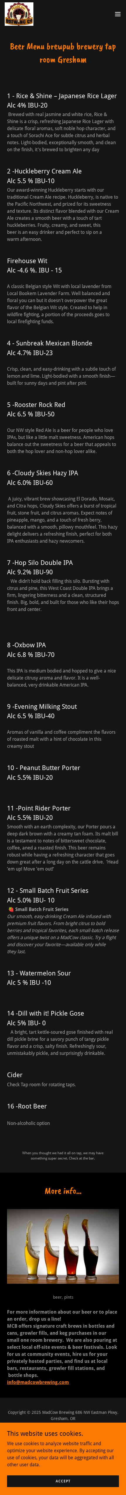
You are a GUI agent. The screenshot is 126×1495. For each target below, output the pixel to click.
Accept (63, 1481)
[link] (19, 14)
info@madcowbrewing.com (38, 1382)
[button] (118, 14)
